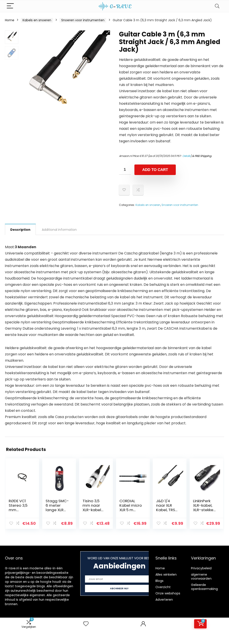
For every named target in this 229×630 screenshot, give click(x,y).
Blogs (159, 581)
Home (9, 20)
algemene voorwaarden (201, 576)
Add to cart (155, 170)
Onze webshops (167, 593)
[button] (108, 32)
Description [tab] (20, 229)
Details (186, 156)
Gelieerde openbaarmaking (204, 587)
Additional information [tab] (59, 229)
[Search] (217, 6)
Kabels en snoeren (37, 20)
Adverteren (164, 599)
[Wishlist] (86, 624)
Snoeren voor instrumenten (82, 20)
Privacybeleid (201, 568)
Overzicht (163, 587)
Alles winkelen (166, 574)
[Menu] (10, 6)
